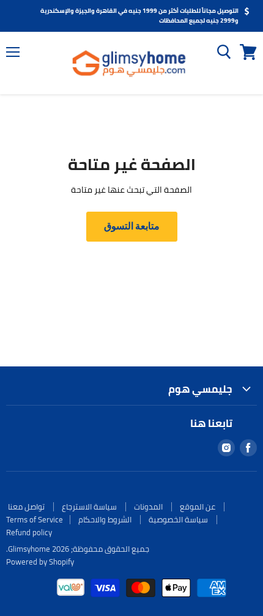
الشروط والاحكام (104, 519)
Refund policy (29, 532)
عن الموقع (197, 506)
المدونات (148, 506)
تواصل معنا (26, 506)
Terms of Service (34, 519)
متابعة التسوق (132, 226)
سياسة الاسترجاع (89, 506)
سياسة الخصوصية (178, 519)
